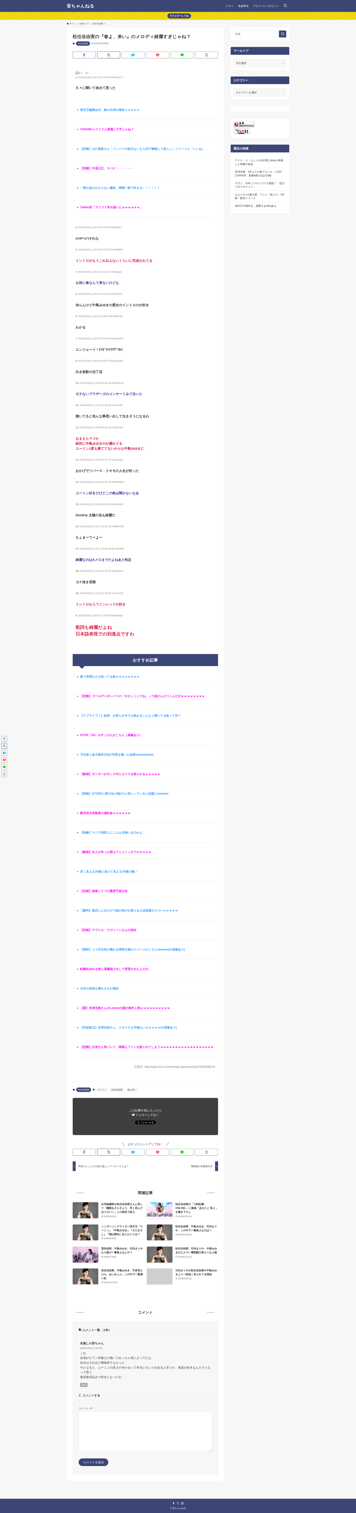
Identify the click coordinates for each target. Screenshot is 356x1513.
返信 (84, 1385)
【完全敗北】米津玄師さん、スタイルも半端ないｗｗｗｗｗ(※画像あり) (128, 1027)
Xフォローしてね (179, 15)
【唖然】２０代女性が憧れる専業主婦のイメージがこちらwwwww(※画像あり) (132, 949)
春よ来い (131, 1089)
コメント (85, 1408)
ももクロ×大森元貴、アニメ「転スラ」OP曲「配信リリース (259, 196)
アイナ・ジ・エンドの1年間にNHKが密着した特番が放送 (259, 162)
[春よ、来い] (83, 73)
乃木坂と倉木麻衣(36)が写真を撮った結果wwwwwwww (117, 754)
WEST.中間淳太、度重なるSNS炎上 (255, 205)
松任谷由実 (117, 1089)
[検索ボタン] (285, 6)
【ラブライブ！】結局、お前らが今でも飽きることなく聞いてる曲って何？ (130, 715)
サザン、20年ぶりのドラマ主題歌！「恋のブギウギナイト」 (260, 185)
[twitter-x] (178, 1503)
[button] (84, 55)
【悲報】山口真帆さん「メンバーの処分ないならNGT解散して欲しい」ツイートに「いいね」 (142, 148)
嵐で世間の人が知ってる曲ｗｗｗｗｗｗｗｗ (109, 676)
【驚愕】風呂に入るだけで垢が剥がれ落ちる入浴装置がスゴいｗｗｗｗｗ (129, 910)
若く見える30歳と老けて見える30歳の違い (108, 871)
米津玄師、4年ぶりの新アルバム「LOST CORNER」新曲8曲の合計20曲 (258, 173)
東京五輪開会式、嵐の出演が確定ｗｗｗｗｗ (109, 109)
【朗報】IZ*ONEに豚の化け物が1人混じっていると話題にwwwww (124, 793)
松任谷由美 (83, 43)
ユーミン (102, 1089)
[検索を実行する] (282, 34)
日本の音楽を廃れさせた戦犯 (99, 988)
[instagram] (182, 1503)
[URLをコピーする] (206, 55)
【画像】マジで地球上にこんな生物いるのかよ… (112, 832)
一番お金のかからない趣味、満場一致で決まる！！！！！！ (120, 187)
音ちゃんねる (80, 6)
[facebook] (173, 1503)
